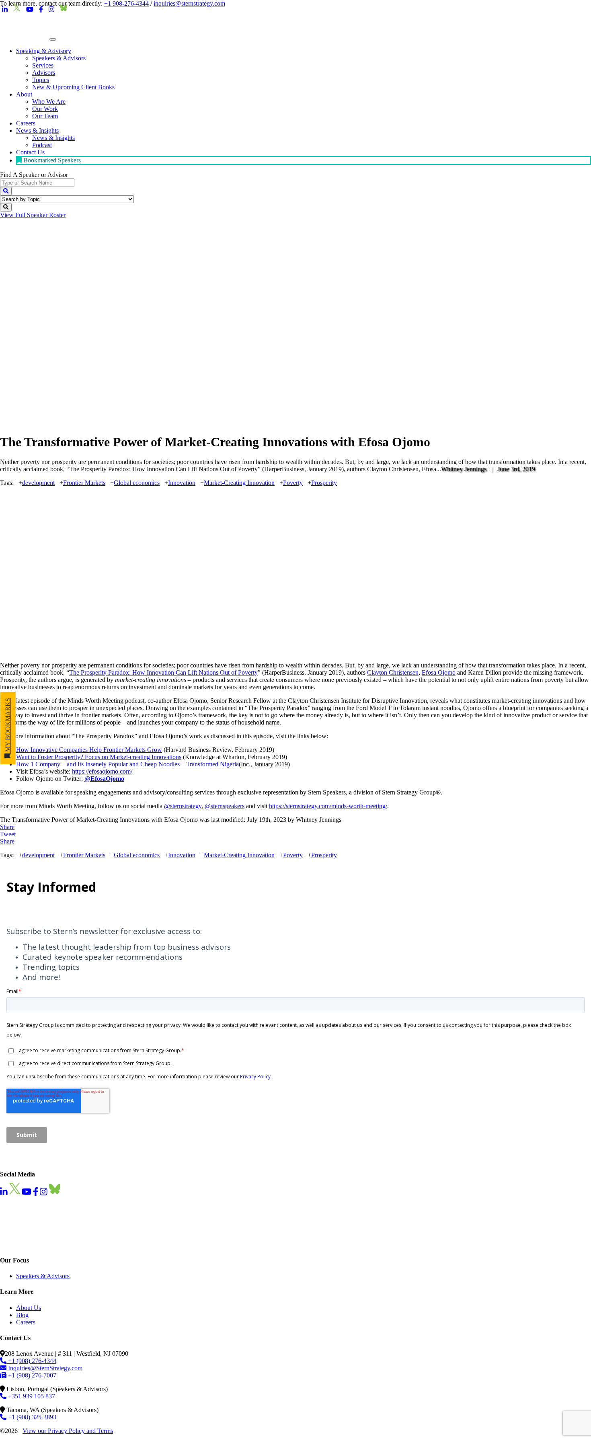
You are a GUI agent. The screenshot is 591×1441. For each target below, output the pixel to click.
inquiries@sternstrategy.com (189, 3)
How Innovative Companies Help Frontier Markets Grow (89, 749)
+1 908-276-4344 (126, 3)
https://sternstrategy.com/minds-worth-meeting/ (328, 806)
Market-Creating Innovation (239, 482)
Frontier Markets (84, 482)
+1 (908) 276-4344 (31, 1360)
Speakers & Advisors (43, 1276)
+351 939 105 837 (30, 1396)
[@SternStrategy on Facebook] (41, 9)
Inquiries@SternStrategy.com (44, 1368)
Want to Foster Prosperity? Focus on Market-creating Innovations (98, 756)
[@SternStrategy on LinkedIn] (5, 9)
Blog (22, 1315)
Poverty (293, 482)
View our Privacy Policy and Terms (68, 1430)
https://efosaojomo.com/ (102, 771)
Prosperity (324, 482)
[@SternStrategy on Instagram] (51, 9)
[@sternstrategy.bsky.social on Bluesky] (63, 9)
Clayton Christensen (393, 672)
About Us (28, 1307)
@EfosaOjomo (104, 778)
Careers (25, 1322)
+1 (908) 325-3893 (31, 1417)
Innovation (181, 482)
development (38, 482)
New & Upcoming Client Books (73, 87)
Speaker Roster (33, 214)
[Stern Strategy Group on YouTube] (29, 9)
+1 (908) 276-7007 (31, 1375)
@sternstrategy (182, 806)
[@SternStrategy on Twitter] (17, 9)
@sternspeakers (224, 806)
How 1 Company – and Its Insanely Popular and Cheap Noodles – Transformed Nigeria (127, 764)
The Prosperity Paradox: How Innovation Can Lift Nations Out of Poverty (163, 672)
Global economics (137, 482)
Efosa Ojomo (439, 672)
